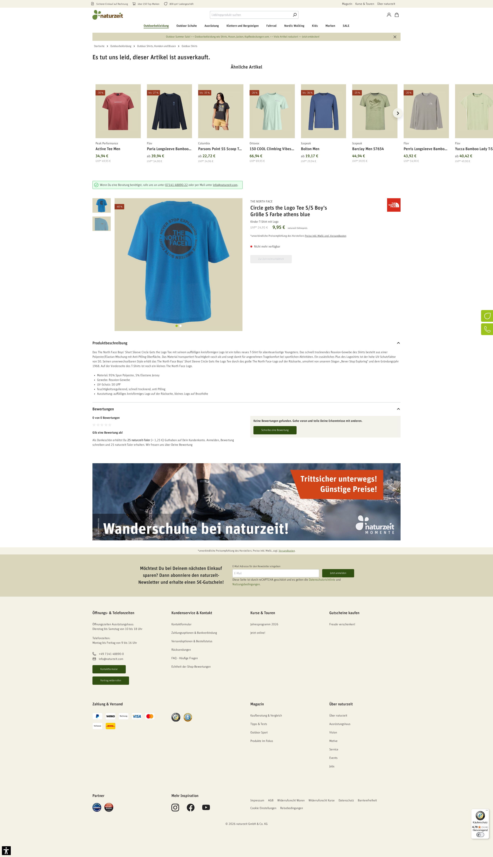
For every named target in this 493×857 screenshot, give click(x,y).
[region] (246, 118)
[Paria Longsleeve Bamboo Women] (169, 111)
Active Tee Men (108, 149)
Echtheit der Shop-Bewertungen (191, 666)
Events (333, 757)
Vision (333, 732)
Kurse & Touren (364, 3)
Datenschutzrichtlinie (322, 579)
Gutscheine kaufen (344, 613)
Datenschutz (346, 800)
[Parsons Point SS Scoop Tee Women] (220, 111)
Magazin (347, 3)
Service (333, 749)
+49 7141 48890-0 (111, 654)
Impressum (257, 800)
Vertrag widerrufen (110, 680)
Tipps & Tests (258, 724)
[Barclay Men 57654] (374, 111)
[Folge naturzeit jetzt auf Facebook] (191, 809)
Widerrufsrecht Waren (291, 800)
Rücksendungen (181, 649)
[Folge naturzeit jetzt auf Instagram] (175, 809)
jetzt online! (257, 632)
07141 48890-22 (176, 184)
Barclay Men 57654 (368, 149)
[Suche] (294, 15)
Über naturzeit (386, 3)
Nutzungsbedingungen (246, 584)
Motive (333, 740)
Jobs (332, 766)
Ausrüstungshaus (339, 724)
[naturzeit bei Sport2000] (108, 807)
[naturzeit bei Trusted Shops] (175, 717)
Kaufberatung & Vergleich (266, 715)
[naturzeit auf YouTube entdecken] (206, 809)
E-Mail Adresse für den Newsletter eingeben (256, 566)
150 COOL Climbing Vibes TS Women (270, 149)
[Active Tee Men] (118, 111)
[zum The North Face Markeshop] (381, 205)
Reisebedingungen (291, 808)
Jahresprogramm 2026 (264, 624)
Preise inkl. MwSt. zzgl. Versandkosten (325, 236)
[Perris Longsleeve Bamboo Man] (426, 111)
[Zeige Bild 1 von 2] (176, 326)
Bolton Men (310, 149)
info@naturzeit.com (225, 184)
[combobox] (250, 15)
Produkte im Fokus (261, 740)
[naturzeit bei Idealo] (96, 807)
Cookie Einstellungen (263, 808)
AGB (270, 800)
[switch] (480, 834)
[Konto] (389, 15)
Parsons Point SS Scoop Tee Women (220, 149)
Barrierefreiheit (367, 800)
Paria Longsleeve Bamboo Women (168, 149)
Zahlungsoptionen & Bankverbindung (194, 632)
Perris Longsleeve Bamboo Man (425, 149)
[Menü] (487, 811)
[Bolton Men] (323, 111)
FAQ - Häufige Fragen (184, 658)
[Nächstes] (397, 113)
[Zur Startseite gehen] (107, 15)
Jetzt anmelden (338, 573)
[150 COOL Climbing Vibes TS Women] (272, 111)
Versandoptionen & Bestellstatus (191, 641)
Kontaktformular (109, 669)
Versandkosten (287, 550)
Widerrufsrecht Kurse (322, 800)
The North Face (261, 201)
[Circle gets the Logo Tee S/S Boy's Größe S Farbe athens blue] (178, 262)
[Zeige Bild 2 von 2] (180, 326)
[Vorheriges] (95, 113)
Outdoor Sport (259, 732)
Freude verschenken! (342, 624)
